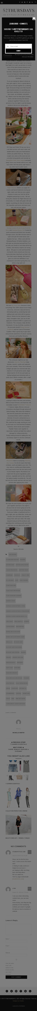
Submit (18, 51)
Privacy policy (8, 55)
